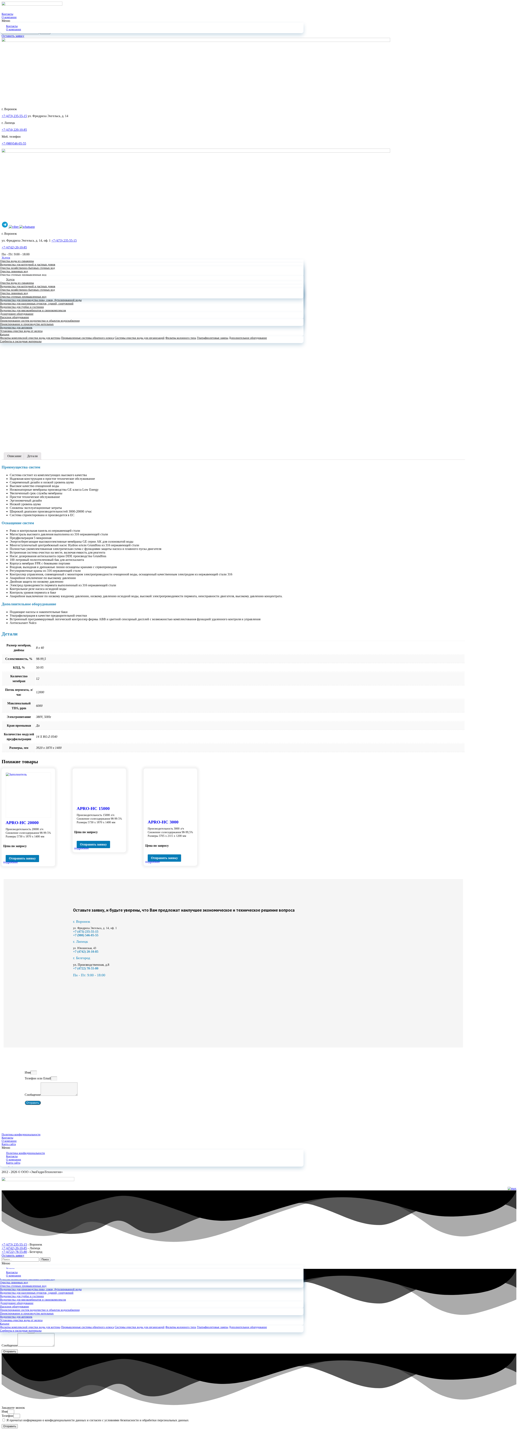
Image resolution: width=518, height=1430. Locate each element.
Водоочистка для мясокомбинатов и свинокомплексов (33, 310)
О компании (9, 17)
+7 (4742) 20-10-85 (14, 247)
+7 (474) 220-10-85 (14, 129)
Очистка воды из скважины (17, 261)
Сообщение (33, 1094)
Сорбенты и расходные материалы (20, 341)
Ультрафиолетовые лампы (212, 337)
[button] (259, 21)
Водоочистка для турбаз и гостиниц (22, 307)
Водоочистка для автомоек (16, 327)
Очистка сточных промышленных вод (23, 274)
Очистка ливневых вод (14, 271)
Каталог (5, 334)
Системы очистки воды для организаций (140, 337)
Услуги (6, 257)
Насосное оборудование (14, 317)
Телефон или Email (38, 1078)
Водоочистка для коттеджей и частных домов (27, 264)
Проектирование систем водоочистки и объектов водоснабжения (40, 320)
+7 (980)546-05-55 (14, 143)
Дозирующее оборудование (16, 313)
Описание (14, 456)
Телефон (7, 1415)
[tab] (14, 456)
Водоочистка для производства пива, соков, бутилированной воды (41, 300)
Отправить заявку (22, 858)
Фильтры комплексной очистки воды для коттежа (30, 337)
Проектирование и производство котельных (27, 324)
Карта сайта (9, 1144)
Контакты (7, 14)
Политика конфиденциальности (21, 1134)
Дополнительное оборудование (248, 337)
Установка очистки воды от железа (21, 331)
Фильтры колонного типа (180, 337)
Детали (32, 456)
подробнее (10, 862)
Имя (28, 1072)
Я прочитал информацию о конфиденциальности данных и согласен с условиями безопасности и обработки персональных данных (97, 1420)
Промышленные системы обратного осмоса (87, 337)
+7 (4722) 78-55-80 (14, 1251)
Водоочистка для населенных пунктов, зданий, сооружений (36, 303)
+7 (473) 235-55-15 (14, 116)
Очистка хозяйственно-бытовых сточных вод (27, 268)
